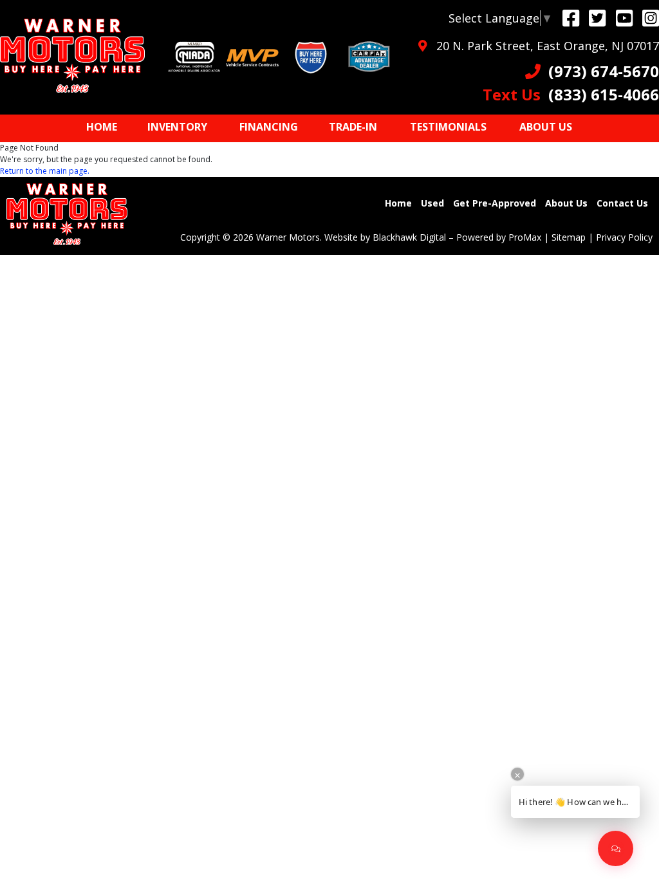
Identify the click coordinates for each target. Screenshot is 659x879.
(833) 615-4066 (571, 94)
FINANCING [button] (268, 127)
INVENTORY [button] (177, 127)
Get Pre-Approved (494, 203)
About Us (566, 203)
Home (398, 203)
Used (432, 203)
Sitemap (569, 237)
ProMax (524, 237)
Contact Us (622, 203)
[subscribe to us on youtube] (624, 18)
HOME (101, 127)
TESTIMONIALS (448, 127)
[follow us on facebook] (570, 18)
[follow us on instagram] (650, 18)
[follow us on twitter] (597, 18)
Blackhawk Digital (409, 237)
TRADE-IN (353, 127)
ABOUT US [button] (545, 127)
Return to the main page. (44, 170)
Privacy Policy (624, 237)
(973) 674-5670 (600, 71)
